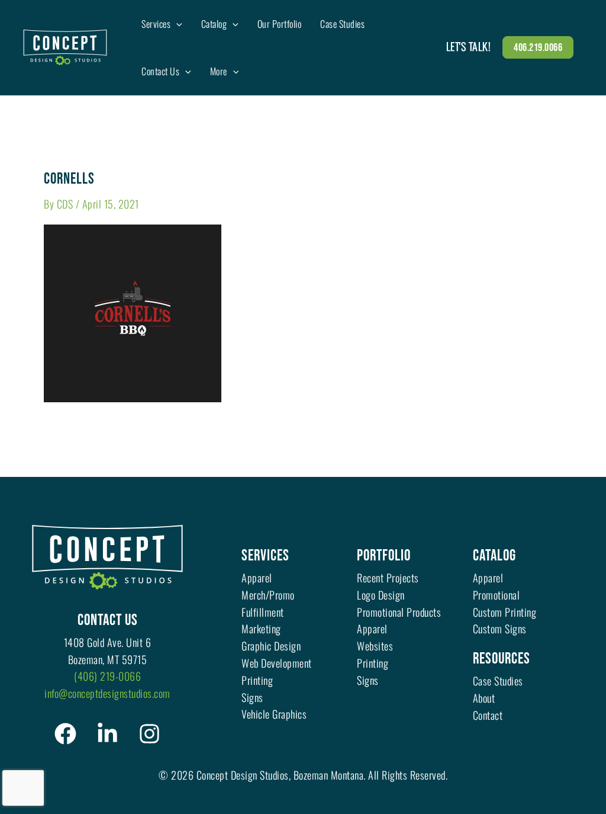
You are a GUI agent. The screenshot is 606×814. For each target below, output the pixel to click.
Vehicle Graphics (274, 714)
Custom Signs (500, 628)
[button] (537, 47)
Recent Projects (388, 577)
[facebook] (65, 734)
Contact (488, 715)
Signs (252, 697)
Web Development (276, 663)
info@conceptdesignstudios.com (107, 693)
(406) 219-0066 (107, 676)
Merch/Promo (268, 595)
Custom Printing (505, 612)
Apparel (256, 577)
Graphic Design (271, 645)
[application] (176, 23)
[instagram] (149, 734)
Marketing (261, 628)
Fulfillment (262, 612)
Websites (375, 645)
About (484, 698)
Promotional (496, 595)
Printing (257, 680)
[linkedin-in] (107, 734)
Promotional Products (399, 612)
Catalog (494, 556)
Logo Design (381, 595)
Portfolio (384, 556)
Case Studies (498, 680)
